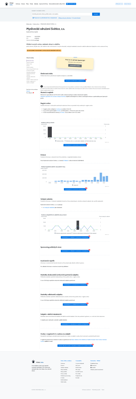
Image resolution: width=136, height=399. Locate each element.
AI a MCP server (79, 371)
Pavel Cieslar (99, 339)
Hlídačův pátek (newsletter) (97, 369)
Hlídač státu (29, 24)
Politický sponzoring (65, 375)
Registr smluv (29, 64)
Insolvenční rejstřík (30, 70)
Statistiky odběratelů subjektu (30, 77)
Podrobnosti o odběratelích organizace (75, 304)
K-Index (62, 377)
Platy (27, 4)
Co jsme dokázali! (80, 363)
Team (103, 389)
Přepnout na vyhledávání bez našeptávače (45, 17)
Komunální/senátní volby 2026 (57, 4)
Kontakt (77, 377)
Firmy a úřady (64, 373)
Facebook (94, 365)
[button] (44, 50)
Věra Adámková (83, 339)
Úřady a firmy (36, 24)
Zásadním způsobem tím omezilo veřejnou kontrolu (53, 96)
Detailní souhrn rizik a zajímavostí (76, 80)
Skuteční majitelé (30, 62)
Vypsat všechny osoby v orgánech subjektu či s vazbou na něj (76, 345)
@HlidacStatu (95, 363)
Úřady (31, 4)
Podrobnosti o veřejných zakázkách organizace (75, 237)
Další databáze (64, 380)
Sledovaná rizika (30, 60)
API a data (78, 369)
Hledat (96, 14)
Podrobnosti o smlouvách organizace (76, 145)
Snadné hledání (76, 18)
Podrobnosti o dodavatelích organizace (75, 284)
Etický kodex (78, 367)
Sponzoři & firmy (43, 4)
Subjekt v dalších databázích (32, 79)
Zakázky (36, 4)
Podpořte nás (72, 3)
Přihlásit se (119, 3)
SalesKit (28, 91)
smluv (59, 110)
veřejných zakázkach (49, 207)
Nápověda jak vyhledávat (65, 18)
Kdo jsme (78, 365)
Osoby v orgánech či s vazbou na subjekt (31, 82)
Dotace (23, 4)
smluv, (63, 112)
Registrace (128, 3)
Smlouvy (18, 4)
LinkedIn (93, 367)
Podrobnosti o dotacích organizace (75, 189)
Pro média (78, 373)
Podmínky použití (96, 389)
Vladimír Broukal (91, 339)
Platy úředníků (64, 369)
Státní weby (63, 382)
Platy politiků (64, 371)
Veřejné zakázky (29, 67)
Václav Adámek (75, 339)
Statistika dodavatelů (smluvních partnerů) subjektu (30, 74)
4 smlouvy (58, 109)
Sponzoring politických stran (32, 69)
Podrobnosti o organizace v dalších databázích (75, 324)
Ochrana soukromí (86, 389)
